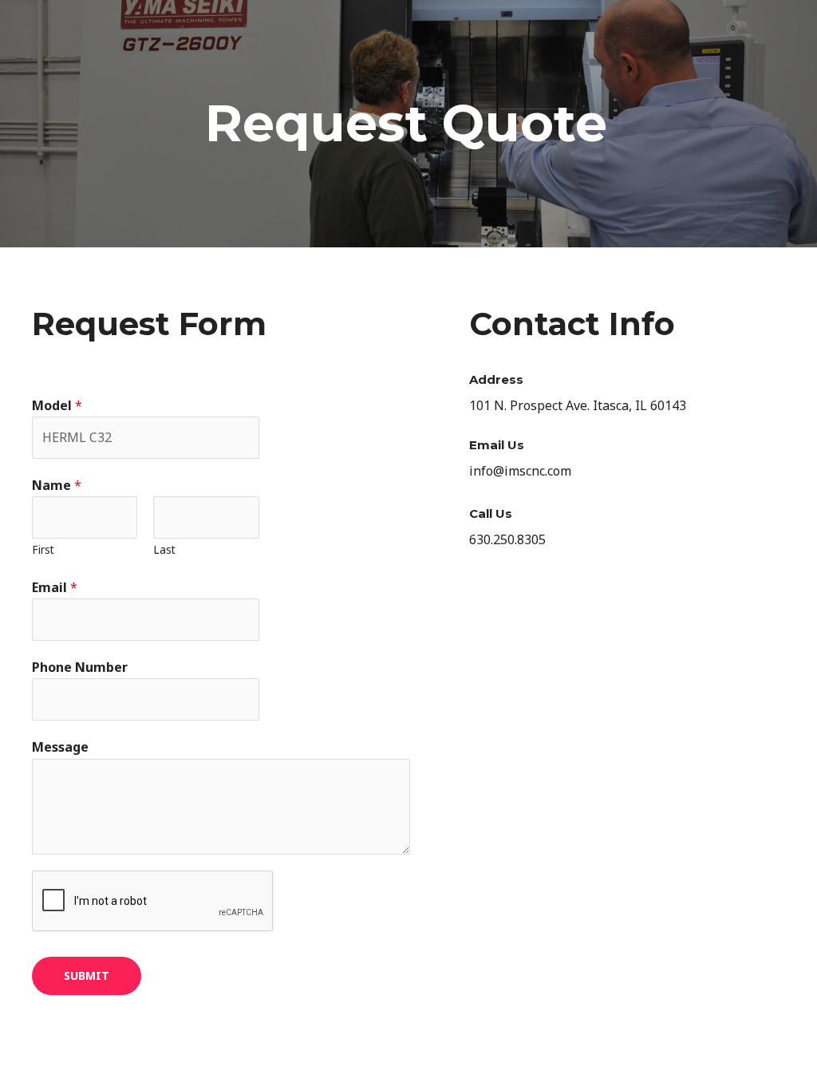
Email (54, 587)
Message (60, 747)
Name (56, 485)
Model (57, 405)
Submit (86, 975)
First (43, 549)
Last (164, 549)
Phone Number (80, 667)
